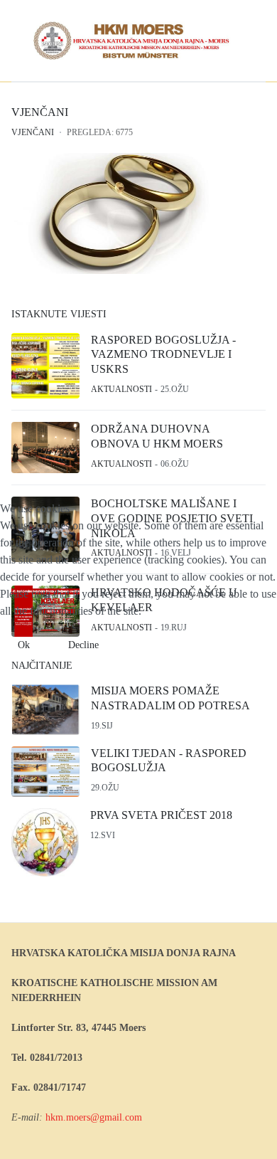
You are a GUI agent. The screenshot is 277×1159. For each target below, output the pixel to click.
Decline (83, 645)
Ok (24, 645)
